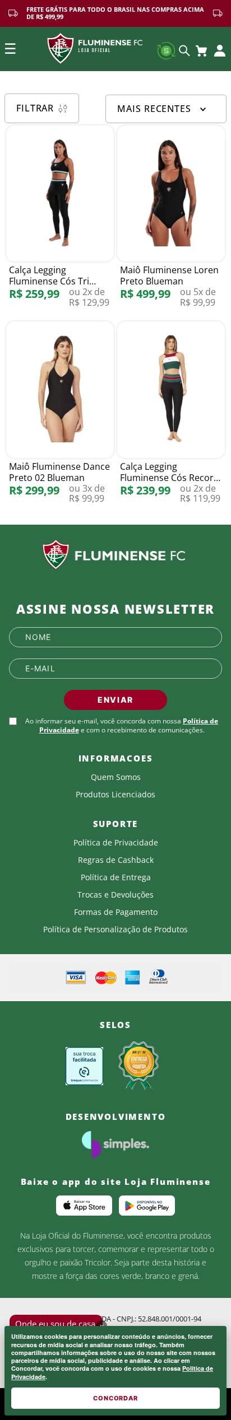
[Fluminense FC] (115, 555)
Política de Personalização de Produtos (115, 929)
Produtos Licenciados (115, 795)
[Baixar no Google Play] (147, 1205)
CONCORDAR (115, 1398)
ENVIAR (115, 699)
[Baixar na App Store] (84, 1205)
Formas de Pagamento (116, 912)
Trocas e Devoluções (115, 895)
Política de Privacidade (115, 843)
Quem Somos (116, 777)
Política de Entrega (116, 877)
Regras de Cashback (116, 860)
